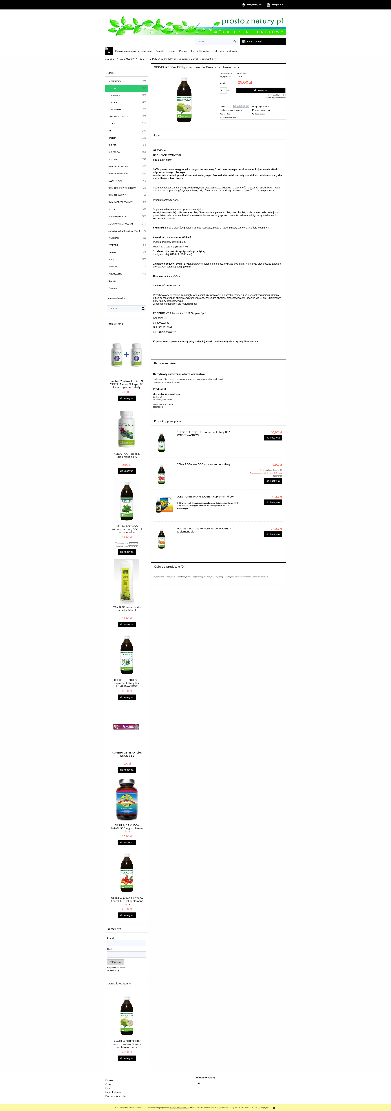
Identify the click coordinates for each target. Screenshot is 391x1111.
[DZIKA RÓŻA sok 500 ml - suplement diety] (164, 474)
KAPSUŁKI (116, 95)
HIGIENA (112, 138)
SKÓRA (111, 123)
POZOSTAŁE (113, 238)
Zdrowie (112, 252)
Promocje (112, 288)
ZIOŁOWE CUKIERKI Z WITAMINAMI (124, 231)
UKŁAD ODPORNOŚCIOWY (120, 202)
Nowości (112, 281)
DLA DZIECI (113, 159)
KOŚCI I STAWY (115, 181)
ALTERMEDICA (114, 81)
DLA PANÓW (114, 152)
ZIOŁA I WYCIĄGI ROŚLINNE (120, 224)
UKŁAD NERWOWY (117, 195)
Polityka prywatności (115, 1096)
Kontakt (109, 1080)
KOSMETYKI (116, 109)
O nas (108, 1084)
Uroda (111, 259)
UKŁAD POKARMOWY (118, 166)
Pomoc (108, 1088)
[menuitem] (133, 51)
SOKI (113, 88)
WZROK (111, 209)
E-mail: (110, 937)
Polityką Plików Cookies (179, 1108)
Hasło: (110, 949)
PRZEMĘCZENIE (115, 274)
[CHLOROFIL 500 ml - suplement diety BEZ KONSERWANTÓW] (164, 442)
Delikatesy (113, 266)
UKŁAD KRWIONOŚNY (118, 173)
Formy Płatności (113, 1092)
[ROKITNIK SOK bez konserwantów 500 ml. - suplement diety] (164, 538)
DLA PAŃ (112, 145)
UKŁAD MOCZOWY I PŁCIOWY (122, 188)
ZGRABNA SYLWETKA (118, 116)
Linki (198, 1083)
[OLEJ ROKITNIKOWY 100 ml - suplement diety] (164, 505)
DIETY (111, 130)
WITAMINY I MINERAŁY (118, 216)
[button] (260, 106)
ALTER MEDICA (236, 110)
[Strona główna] (195, 24)
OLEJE (114, 102)
